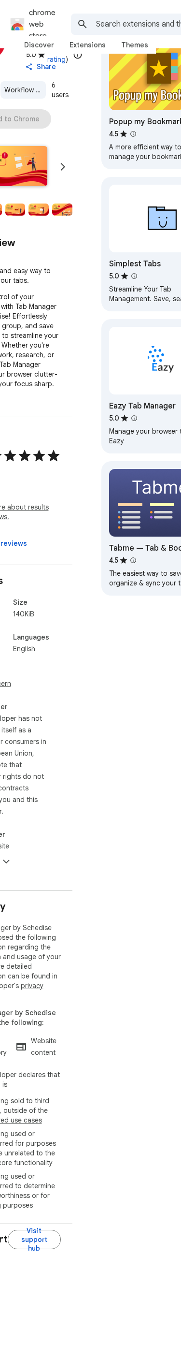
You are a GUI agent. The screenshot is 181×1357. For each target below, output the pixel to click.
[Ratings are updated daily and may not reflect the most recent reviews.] (77, 54)
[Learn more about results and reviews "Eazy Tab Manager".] (134, 418)
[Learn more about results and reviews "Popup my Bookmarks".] (133, 134)
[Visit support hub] (34, 1239)
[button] (15, 210)
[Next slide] (62, 166)
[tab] (39, 45)
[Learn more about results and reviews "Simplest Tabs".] (134, 276)
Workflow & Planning (25, 90)
